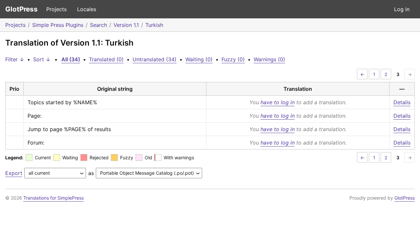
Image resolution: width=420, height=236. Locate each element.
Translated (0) (106, 59)
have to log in (278, 102)
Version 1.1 (126, 25)
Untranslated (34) (155, 59)
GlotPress (21, 9)
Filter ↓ (14, 59)
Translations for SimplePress (53, 198)
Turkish (154, 25)
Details (401, 102)
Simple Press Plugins (57, 25)
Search (98, 25)
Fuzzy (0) (233, 59)
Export (13, 173)
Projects (56, 9)
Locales (86, 9)
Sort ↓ (42, 59)
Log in (402, 9)
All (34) (70, 59)
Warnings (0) (269, 59)
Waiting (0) (199, 59)
